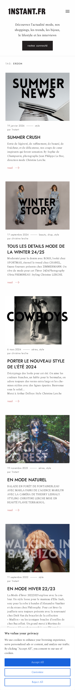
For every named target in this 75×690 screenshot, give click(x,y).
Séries (34, 349)
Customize (37, 672)
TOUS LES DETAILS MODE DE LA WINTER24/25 (36, 249)
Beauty (42, 234)
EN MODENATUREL (27, 480)
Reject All (37, 682)
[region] (37, 658)
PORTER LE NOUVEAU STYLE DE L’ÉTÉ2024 (35, 364)
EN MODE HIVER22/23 (31, 589)
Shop (50, 234)
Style (37, 125)
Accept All (37, 662)
